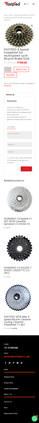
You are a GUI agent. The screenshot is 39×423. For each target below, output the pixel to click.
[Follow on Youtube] (17, 362)
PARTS (10, 15)
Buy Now (10, 74)
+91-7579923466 (11, 348)
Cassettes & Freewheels (21, 15)
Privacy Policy (8, 383)
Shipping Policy (9, 377)
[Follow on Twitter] (9, 362)
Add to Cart (21, 69)
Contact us (8, 402)
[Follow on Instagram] (21, 362)
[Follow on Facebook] (5, 362)
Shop (5, 408)
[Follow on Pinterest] (13, 362)
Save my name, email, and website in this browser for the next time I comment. (19, 160)
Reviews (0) (10, 95)
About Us (8, 394)
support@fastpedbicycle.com (17, 356)
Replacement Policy (11, 413)
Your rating (11, 127)
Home (6, 15)
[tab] (19, 95)
